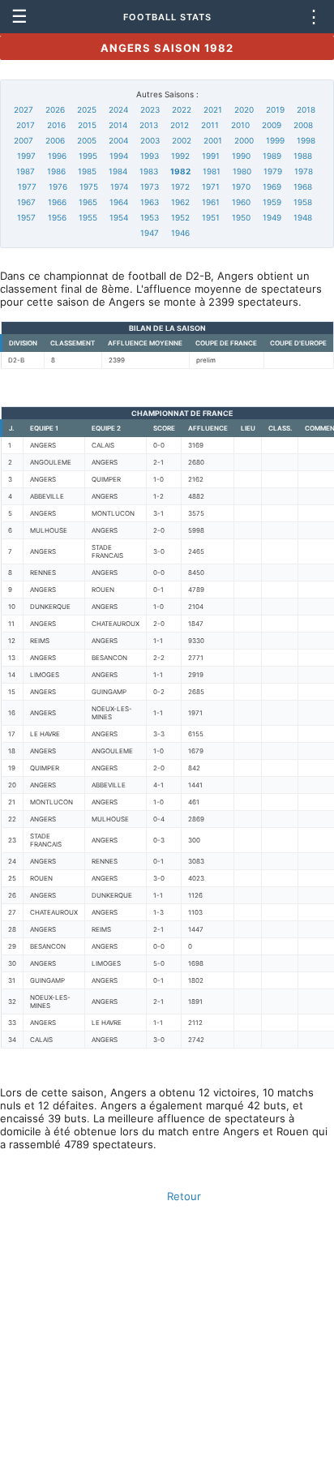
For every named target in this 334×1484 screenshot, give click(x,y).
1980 (242, 171)
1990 (241, 156)
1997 (26, 156)
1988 (302, 156)
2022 (181, 109)
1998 (306, 140)
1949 (272, 217)
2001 (212, 140)
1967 (26, 202)
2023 (150, 109)
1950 (241, 217)
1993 (149, 156)
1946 (180, 233)
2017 (25, 125)
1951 (211, 217)
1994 (118, 156)
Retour (184, 1196)
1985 (87, 171)
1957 (26, 217)
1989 (272, 156)
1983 (148, 171)
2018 (306, 109)
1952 (180, 217)
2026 (55, 109)
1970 (241, 186)
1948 (302, 217)
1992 (180, 156)
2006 (55, 140)
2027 (23, 109)
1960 (241, 202)
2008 (303, 125)
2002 (181, 140)
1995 (88, 156)
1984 (118, 171)
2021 (212, 109)
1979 (272, 171)
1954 (118, 217)
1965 (88, 202)
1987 (25, 171)
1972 (180, 186)
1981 (212, 171)
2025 (86, 109)
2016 (56, 125)
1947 (149, 233)
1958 (302, 202)
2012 (179, 125)
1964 (118, 202)
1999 (275, 140)
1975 (88, 186)
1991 (211, 156)
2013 (148, 125)
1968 (302, 186)
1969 (272, 186)
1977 (27, 186)
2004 (118, 140)
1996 (57, 156)
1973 (149, 186)
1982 (180, 171)
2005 (86, 140)
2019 (275, 109)
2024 (118, 109)
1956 (57, 217)
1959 (272, 202)
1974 (119, 186)
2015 (87, 125)
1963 (149, 202)
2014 (118, 125)
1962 (180, 202)
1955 (88, 217)
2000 (244, 140)
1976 (58, 186)
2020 (244, 109)
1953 (149, 217)
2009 (271, 125)
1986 (56, 171)
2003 (150, 140)
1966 (57, 202)
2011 (210, 125)
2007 (23, 140)
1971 (211, 186)
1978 (303, 171)
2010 (240, 125)
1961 (211, 202)
